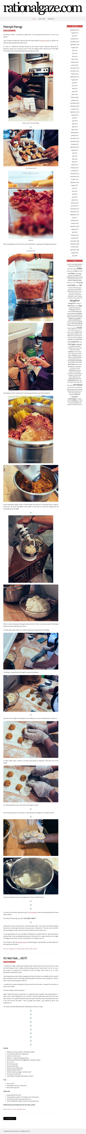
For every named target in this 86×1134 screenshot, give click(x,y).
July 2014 (74, 118)
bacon (6, 948)
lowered (72, 337)
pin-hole (75, 360)
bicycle (74, 275)
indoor (72, 332)
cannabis (71, 285)
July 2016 (74, 50)
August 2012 (74, 185)
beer (73, 273)
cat (74, 288)
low (68, 337)
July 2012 (74, 188)
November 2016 (74, 41)
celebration (78, 287)
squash (35, 948)
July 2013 (74, 153)
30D (68, 264)
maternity (79, 339)
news (75, 351)
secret (74, 375)
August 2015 (74, 80)
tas (81, 391)
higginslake (74, 328)
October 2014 (74, 109)
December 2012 (74, 173)
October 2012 (74, 179)
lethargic (78, 335)
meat (69, 342)
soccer (79, 378)
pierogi (22, 948)
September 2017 (74, 30)
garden (79, 318)
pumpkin (71, 372)
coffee (76, 293)
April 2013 (74, 162)
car (12, 1109)
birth (80, 275)
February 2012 (75, 203)
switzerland (70, 391)
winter (72, 403)
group (80, 322)
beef (69, 273)
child (68, 291)
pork (80, 362)
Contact (51, 19)
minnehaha (77, 346)
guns (70, 323)
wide (69, 403)
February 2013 (75, 167)
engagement (72, 309)
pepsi (70, 359)
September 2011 (74, 214)
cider (78, 291)
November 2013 (74, 141)
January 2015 (74, 100)
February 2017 (75, 39)
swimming (80, 389)
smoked (70, 378)
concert (76, 296)
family (77, 311)
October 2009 (74, 247)
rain (74, 372)
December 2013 (74, 138)
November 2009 (74, 244)
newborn (71, 351)
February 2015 (75, 97)
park (69, 357)
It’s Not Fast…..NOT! (15, 958)
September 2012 (74, 182)
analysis (70, 266)
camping (79, 282)
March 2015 (74, 94)
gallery (70, 318)
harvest (78, 325)
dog (80, 305)
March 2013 (74, 165)
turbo (24, 1109)
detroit (70, 305)
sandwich (80, 373)
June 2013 (74, 156)
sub (68, 387)
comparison (71, 296)
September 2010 (74, 226)
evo (15, 1109)
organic (70, 355)
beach (81, 271)
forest (68, 317)
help (81, 325)
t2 (73, 391)
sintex (79, 375)
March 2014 (74, 129)
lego (75, 335)
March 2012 (74, 200)
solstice (77, 380)
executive (70, 311)
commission (71, 294)
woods (79, 403)
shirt (77, 375)
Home (34, 19)
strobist (77, 384)
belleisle (70, 275)
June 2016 (74, 53)
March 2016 (74, 59)
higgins (69, 328)
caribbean (70, 287)
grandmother (75, 322)
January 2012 (74, 206)
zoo (81, 404)
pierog (18, 948)
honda (69, 330)
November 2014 (74, 106)
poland (27, 948)
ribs (76, 373)
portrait (71, 364)
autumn (75, 269)
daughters (72, 303)
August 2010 (74, 229)
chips (75, 291)
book (77, 278)
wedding (74, 401)
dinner (75, 306)
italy (69, 334)
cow (71, 298)
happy (74, 325)
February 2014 (75, 132)
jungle (71, 334)
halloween (69, 325)
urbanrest (77, 394)
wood (76, 403)
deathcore (78, 303)
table (76, 391)
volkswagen (72, 399)
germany (70, 320)
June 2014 (74, 121)
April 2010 (74, 232)
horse (80, 330)
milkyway (79, 344)
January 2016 (74, 65)
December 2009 (74, 241)
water (80, 399)
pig (72, 360)
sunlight (72, 389)
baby (79, 268)
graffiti (76, 320)
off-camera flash (78, 353)
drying (76, 307)
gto (68, 323)
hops (73, 330)
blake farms (77, 277)
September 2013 (74, 147)
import (68, 332)
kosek (80, 334)
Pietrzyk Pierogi (12, 27)
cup (81, 298)
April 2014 (74, 126)
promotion (72, 368)
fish (70, 315)
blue (69, 278)
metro (80, 342)
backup (69, 271)
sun (68, 389)
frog (78, 317)
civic (81, 291)
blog (81, 277)
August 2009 (74, 253)
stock (68, 385)
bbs (6, 1109)
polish (30, 948)
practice (76, 364)
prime (80, 364)
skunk (74, 377)
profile (75, 366)
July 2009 (74, 255)
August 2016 (74, 47)
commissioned (77, 294)
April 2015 (74, 91)
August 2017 (74, 33)
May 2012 (74, 194)
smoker (75, 378)
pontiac (77, 362)
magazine (70, 339)
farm (80, 311)
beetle (76, 273)
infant (76, 332)
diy (77, 306)
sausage (70, 375)
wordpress (69, 404)
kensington (76, 334)
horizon (76, 330)
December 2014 (74, 103)
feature (74, 313)
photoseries (74, 359)
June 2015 (74, 85)
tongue (76, 392)
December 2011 (74, 209)
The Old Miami (32, 912)
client (70, 293)
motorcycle (72, 349)
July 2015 (74, 82)
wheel (81, 401)
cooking (80, 296)
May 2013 (74, 159)
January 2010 (74, 238)
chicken (79, 289)
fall (74, 311)
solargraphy (71, 380)
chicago (75, 289)
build (68, 282)
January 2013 (74, 170)
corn (68, 298)
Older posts (10, 1118)
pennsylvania (77, 357)
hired (79, 327)
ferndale (79, 313)
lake (68, 335)
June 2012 (74, 191)
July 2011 (74, 217)
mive (74, 348)
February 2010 (75, 235)
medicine (75, 341)
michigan (72, 344)
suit (76, 387)
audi (80, 266)
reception (78, 372)
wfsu (78, 401)
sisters (70, 377)
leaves (71, 335)
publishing (78, 370)
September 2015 (74, 77)
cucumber (77, 298)
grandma (69, 322)
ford (81, 315)
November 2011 (74, 211)
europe (77, 309)
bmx (74, 278)
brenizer (70, 280)
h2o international (77, 324)
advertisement (78, 264)
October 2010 (74, 223)
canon (77, 285)
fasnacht (70, 313)
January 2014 (74, 135)
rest (74, 373)
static (78, 382)
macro (80, 337)
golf (74, 320)
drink (73, 307)
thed (73, 392)
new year (79, 351)
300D (73, 264)
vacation (74, 396)
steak (80, 382)
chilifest (72, 291)
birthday (69, 277)
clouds (73, 293)
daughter (75, 300)
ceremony (70, 289)
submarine (72, 387)
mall (74, 339)
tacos (79, 391)
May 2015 (74, 88)
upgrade (71, 394)
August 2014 (74, 115)
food (78, 315)
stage (75, 382)
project (79, 366)
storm (71, 385)
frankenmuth (74, 317)
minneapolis (72, 346)
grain (80, 320)
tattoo (70, 392)
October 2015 (74, 74)
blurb (71, 278)
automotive (70, 269)
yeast (79, 404)
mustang (78, 349)
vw (77, 399)
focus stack (74, 315)
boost (9, 1109)
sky (76, 377)
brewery (75, 280)
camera (74, 282)
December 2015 (74, 68)
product (70, 366)
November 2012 (74, 176)
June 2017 (74, 36)
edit (79, 307)
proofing (77, 368)
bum (71, 282)
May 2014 (74, 124)
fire (68, 315)
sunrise (75, 389)
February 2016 (75, 62)
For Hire (41, 19)
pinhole (80, 360)
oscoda (74, 355)
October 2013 (74, 144)
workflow (75, 404)
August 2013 (74, 150)
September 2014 (74, 112)
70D (70, 264)
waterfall (69, 401)
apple (73, 266)
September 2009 (74, 250)
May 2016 (74, 56)
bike (77, 275)
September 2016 (74, 44)
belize (80, 273)
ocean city (70, 353)
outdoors (79, 355)
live (81, 335)
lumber (75, 337)
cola (80, 293)
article (77, 266)
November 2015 (74, 71)
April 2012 (74, 197)
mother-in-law (78, 348)
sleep (79, 377)
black (73, 277)
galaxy (80, 317)
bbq (75, 271)
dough (11, 948)
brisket (80, 280)
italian (80, 332)
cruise (73, 298)
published (72, 370)
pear (14, 948)
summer (79, 387)
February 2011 (75, 220)
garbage (75, 318)
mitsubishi (19, 1109)
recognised (70, 373)
